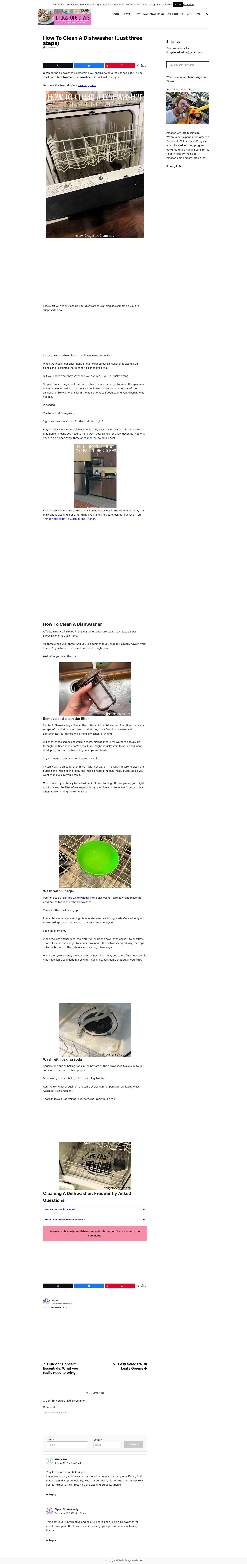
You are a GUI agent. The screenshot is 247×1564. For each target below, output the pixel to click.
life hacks (65, 1307)
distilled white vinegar (76, 897)
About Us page (190, 89)
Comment (49, 1407)
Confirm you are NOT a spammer (65, 1400)
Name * (51, 1439)
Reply (52, 1494)
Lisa (56, 1300)
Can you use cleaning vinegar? (60, 1209)
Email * (97, 1439)
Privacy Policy (174, 166)
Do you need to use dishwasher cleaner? (65, 1219)
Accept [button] (178, 4)
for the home (56, 1307)
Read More (188, 4)
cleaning (46, 1307)
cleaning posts (87, 85)
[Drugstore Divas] (66, 14)
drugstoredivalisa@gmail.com (184, 52)
